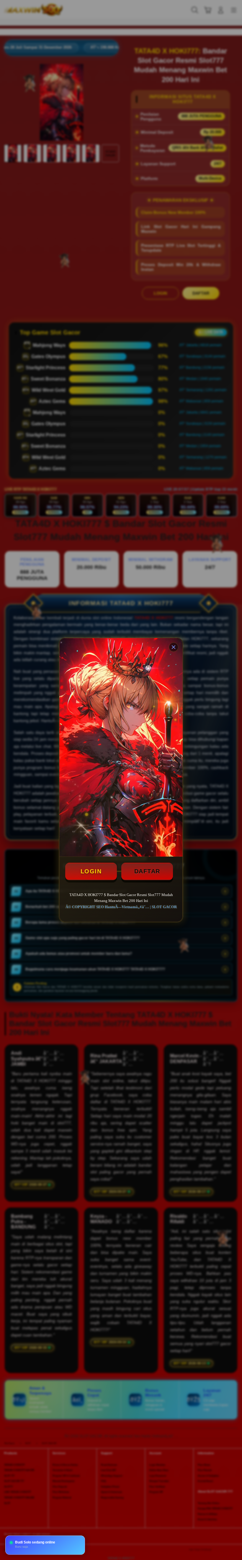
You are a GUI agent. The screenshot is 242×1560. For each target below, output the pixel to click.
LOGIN (91, 871)
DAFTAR (147, 871)
